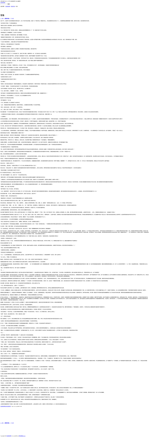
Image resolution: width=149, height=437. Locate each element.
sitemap (24, 435)
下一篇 (12, 18)
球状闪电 (13, 6)
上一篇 (1, 18)
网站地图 (21, 435)
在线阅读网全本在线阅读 (5, 406)
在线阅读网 (2, 2)
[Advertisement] (74, 9)
